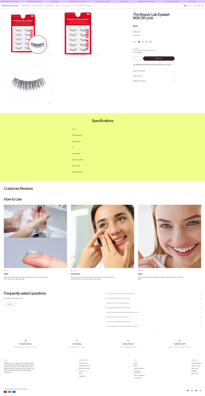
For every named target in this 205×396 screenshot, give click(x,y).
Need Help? (82, 376)
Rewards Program (139, 368)
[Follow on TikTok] (200, 390)
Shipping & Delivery (84, 366)
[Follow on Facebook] (188, 390)
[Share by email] (151, 42)
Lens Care (81, 371)
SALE (74, 5)
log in (169, 64)
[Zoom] (49, 54)
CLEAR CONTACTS (49, 5)
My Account (194, 373)
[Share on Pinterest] (147, 42)
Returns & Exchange (84, 368)
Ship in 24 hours (137, 52)
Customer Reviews (196, 363)
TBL (133, 11)
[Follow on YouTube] (196, 390)
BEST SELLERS (80, 5)
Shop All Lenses (195, 366)
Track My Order (83, 363)
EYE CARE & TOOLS (66, 5)
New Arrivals (194, 368)
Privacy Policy (138, 378)
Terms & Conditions (139, 375)
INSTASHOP (88, 5)
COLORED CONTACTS (26, 5)
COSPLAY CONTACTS (38, 5)
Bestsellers (194, 371)
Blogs (135, 366)
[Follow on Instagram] (192, 390)
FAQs (80, 373)
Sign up (164, 64)
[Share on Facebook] (139, 42)
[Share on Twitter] (143, 42)
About (135, 363)
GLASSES (57, 5)
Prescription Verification (137, 372)
